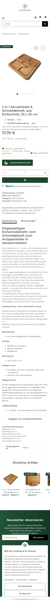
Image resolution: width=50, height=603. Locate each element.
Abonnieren (38, 537)
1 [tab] (17, 94)
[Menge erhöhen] (45, 172)
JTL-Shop (29, 600)
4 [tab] (25, 94)
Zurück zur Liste (10, 34)
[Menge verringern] (5, 172)
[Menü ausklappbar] (3, 17)
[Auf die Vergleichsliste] (36, 48)
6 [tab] (30, 94)
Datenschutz (21, 580)
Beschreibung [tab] (9, 221)
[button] (35, 17)
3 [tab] (22, 94)
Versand (23, 138)
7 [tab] (32, 94)
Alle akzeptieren (25, 586)
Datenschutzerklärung (13, 528)
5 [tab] (27, 94)
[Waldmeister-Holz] (25, 7)
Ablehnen (33, 580)
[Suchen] (45, 24)
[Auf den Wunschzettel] (42, 48)
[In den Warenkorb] (4, 41)
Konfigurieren (25, 593)
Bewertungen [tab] (28, 221)
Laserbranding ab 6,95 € (20, 162)
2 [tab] (20, 94)
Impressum (8, 580)
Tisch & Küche (18, 198)
